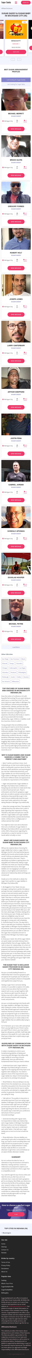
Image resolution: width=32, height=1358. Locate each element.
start (16, 1214)
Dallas (19, 677)
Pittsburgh (5, 677)
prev (13, 59)
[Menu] (16, 3)
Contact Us (4, 1250)
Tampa (12, 663)
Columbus (19, 663)
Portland (13, 672)
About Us (4, 1272)
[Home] (6, 2)
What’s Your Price (7, 1283)
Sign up (26, 3)
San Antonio (6, 681)
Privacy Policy (5, 1265)
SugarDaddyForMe (7, 1287)
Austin (13, 677)
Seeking (3, 1280)
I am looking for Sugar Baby (16, 84)
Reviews (3, 1253)
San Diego (5, 659)
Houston (26, 677)
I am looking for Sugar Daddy (16, 80)
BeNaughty (4, 1293)
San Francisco (15, 659)
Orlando (4, 663)
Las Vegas (22, 668)
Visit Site (16, 52)
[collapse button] (16, 647)
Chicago (4, 668)
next (19, 59)
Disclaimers (5, 1268)
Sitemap (4, 1247)
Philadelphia (22, 672)
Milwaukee (15, 681)
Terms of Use (5, 1262)
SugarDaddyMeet (7, 1290)
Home (3, 1244)
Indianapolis (13, 668)
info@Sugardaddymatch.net (18, 1306)
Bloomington (7, 1233)
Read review (16, 47)
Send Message (16, 129)
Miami (23, 659)
